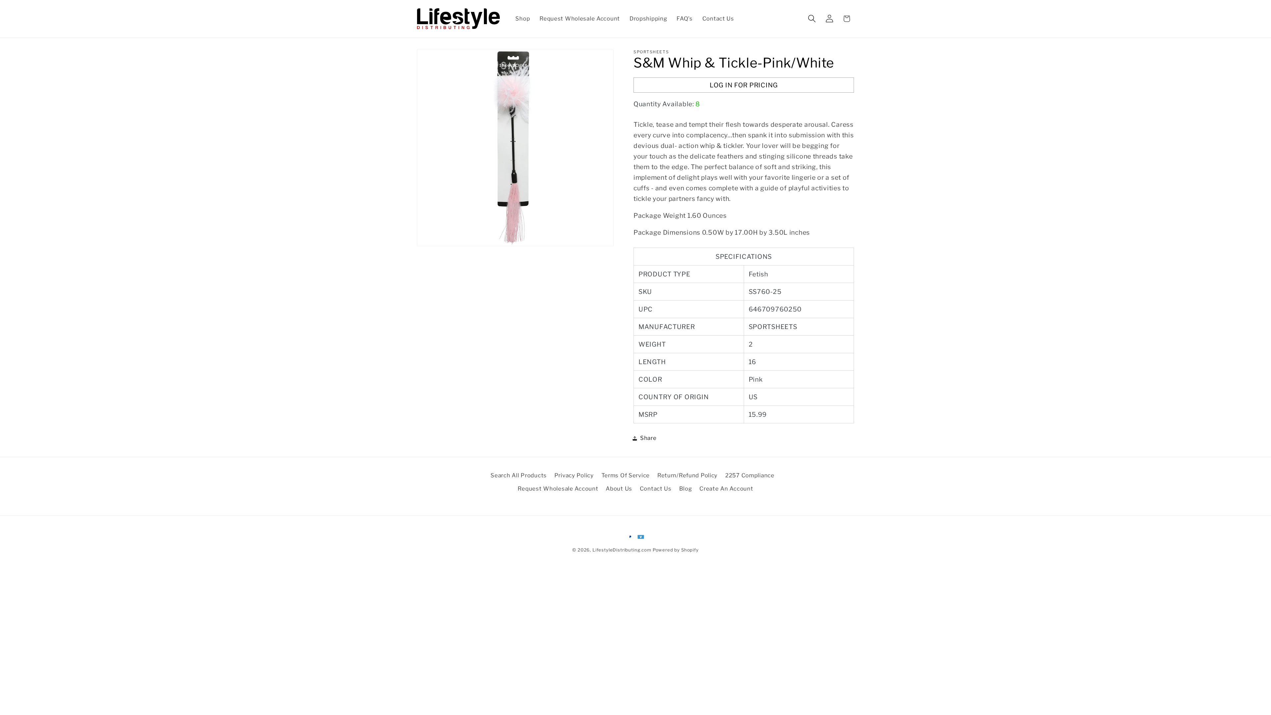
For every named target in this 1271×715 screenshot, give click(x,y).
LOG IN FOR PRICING (744, 85)
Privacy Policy (574, 475)
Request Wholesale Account (558, 488)
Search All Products (519, 475)
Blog (685, 488)
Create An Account (726, 488)
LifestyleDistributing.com (621, 549)
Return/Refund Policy (687, 475)
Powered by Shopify (676, 549)
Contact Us (656, 488)
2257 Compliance (750, 475)
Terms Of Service (625, 475)
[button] (812, 18)
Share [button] (648, 438)
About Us (619, 488)
